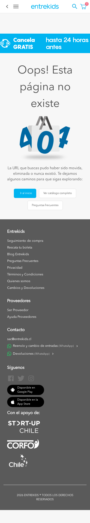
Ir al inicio (26, 193)
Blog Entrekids (18, 254)
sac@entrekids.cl (19, 339)
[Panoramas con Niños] (45, 6)
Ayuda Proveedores (21, 317)
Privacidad (14, 267)
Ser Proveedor (17, 310)
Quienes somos (18, 281)
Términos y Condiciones (25, 274)
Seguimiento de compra (25, 240)
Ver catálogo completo (57, 193)
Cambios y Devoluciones (25, 288)
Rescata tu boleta (19, 247)
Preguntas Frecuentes (22, 261)
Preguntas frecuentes (45, 205)
